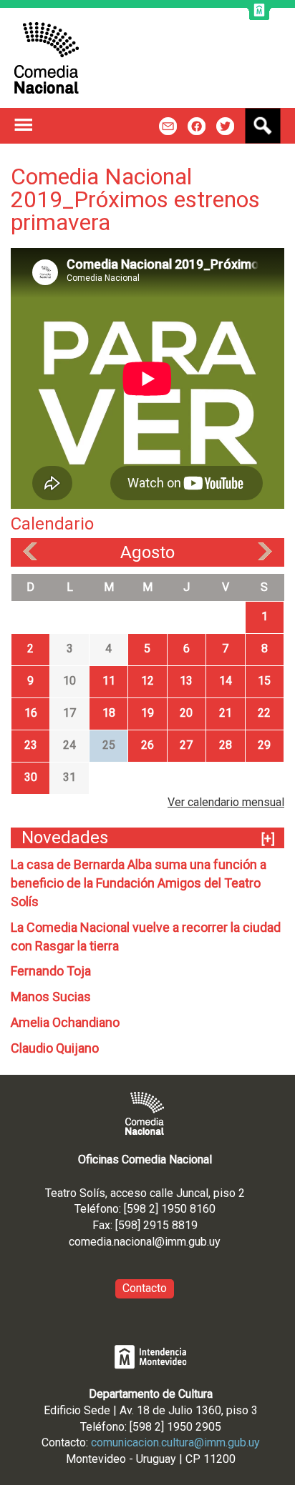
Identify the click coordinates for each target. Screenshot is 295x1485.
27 (186, 745)
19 (147, 713)
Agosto (147, 552)
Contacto (144, 1288)
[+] (268, 838)
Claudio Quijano (55, 1048)
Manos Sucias (51, 996)
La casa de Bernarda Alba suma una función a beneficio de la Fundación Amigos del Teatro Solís (138, 883)
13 (186, 680)
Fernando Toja (51, 970)
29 (264, 745)
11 (108, 680)
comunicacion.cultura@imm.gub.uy (175, 1442)
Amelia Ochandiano (65, 1022)
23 (30, 745)
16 (30, 713)
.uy (214, 1241)
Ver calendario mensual (226, 802)
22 (264, 713)
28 (225, 745)
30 (30, 777)
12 (147, 680)
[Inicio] (46, 58)
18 (108, 713)
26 (147, 745)
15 (264, 680)
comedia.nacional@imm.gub (138, 1241)
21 (225, 713)
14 (225, 680)
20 (186, 713)
